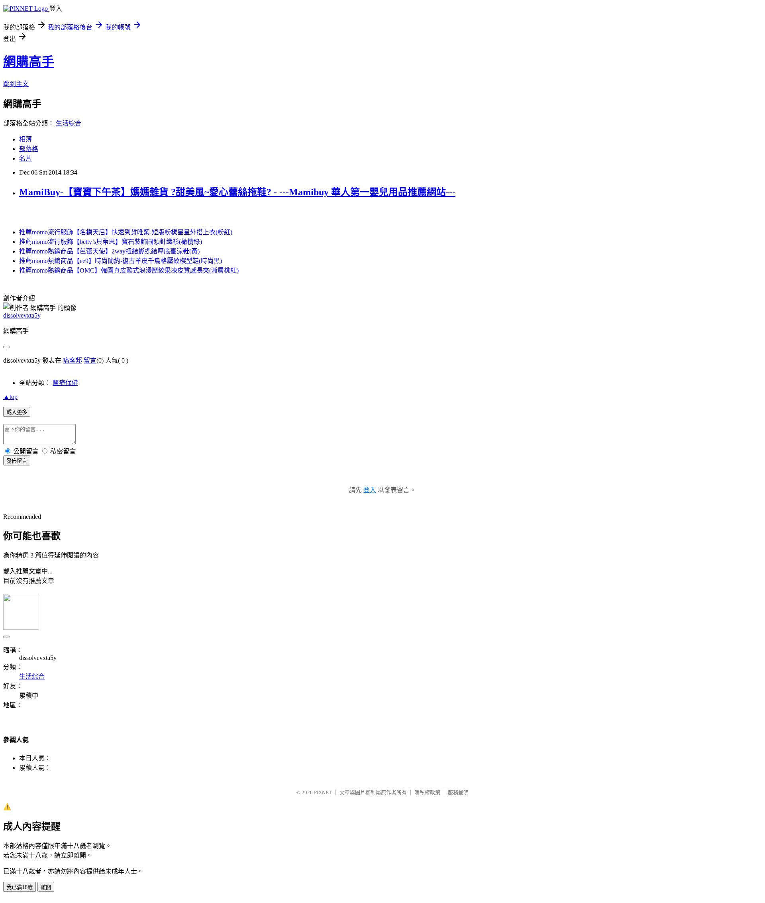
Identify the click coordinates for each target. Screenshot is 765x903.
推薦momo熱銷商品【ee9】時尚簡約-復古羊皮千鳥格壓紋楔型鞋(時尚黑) (120, 260)
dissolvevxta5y (22, 315)
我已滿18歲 (19, 887)
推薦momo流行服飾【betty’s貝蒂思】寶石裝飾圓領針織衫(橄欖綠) (110, 241)
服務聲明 (458, 792)
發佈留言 (16, 461)
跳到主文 (16, 83)
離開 (46, 887)
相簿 (25, 139)
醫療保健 (65, 382)
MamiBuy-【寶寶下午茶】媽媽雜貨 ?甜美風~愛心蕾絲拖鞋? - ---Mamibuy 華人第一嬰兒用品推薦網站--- (237, 192)
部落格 (28, 148)
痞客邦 (72, 360)
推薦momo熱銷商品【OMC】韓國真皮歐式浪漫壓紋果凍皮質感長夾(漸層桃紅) (129, 270)
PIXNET (323, 792)
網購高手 (28, 62)
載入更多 (16, 412)
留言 (90, 360)
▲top (10, 396)
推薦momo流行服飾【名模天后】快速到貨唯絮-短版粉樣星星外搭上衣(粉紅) (125, 232)
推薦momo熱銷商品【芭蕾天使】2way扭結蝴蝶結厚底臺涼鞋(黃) (109, 251)
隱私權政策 (427, 792)
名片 (25, 158)
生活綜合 (68, 123)
